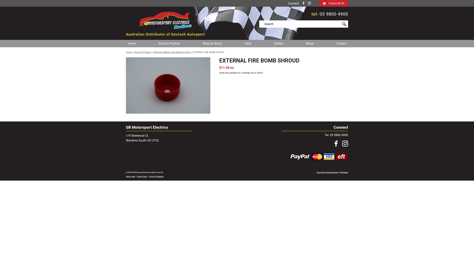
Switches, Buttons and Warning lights (172, 52)
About (310, 43)
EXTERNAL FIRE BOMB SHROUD (208, 52)
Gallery (278, 43)
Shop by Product (169, 43)
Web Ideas (344, 172)
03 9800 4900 (334, 14)
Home (132, 43)
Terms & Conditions (156, 176)
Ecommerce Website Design (327, 172)
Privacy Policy (142, 176)
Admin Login (130, 176)
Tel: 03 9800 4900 (336, 135)
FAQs (248, 43)
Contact (341, 43)
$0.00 (340, 3)
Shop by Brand (212, 43)
